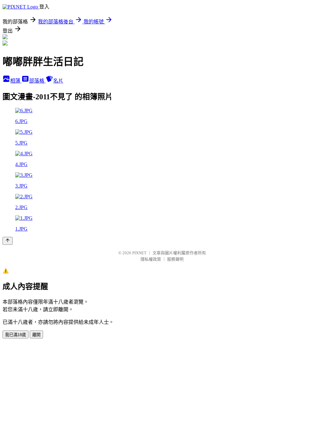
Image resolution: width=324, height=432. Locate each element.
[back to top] (8, 241)
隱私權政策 (150, 259)
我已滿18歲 (15, 334)
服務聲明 (175, 259)
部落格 (37, 80)
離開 (36, 334)
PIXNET (139, 252)
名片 (58, 80)
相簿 (16, 80)
